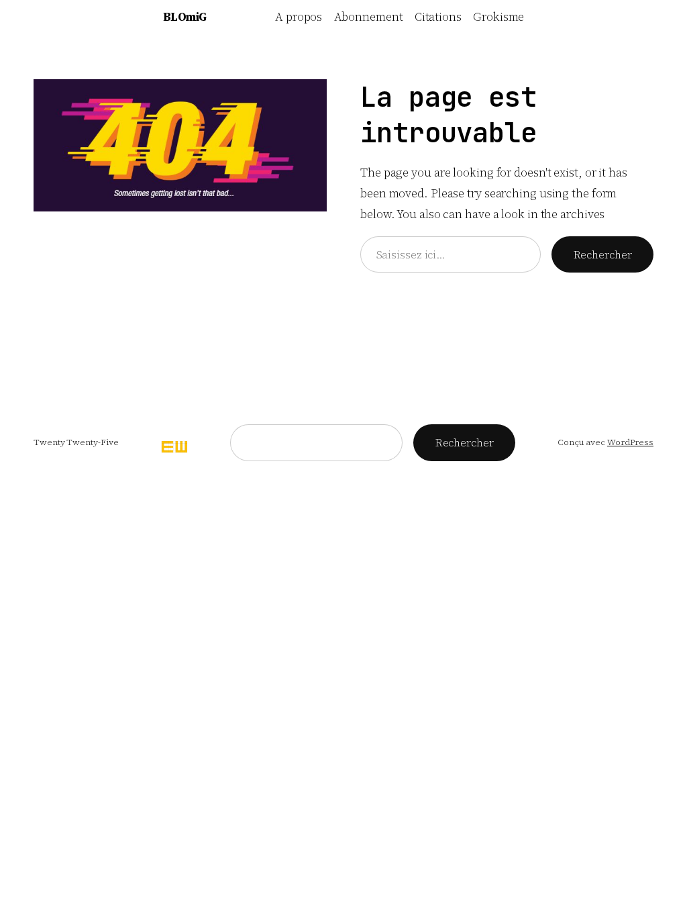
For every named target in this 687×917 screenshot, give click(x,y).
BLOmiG (185, 17)
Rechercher (603, 255)
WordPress (630, 442)
